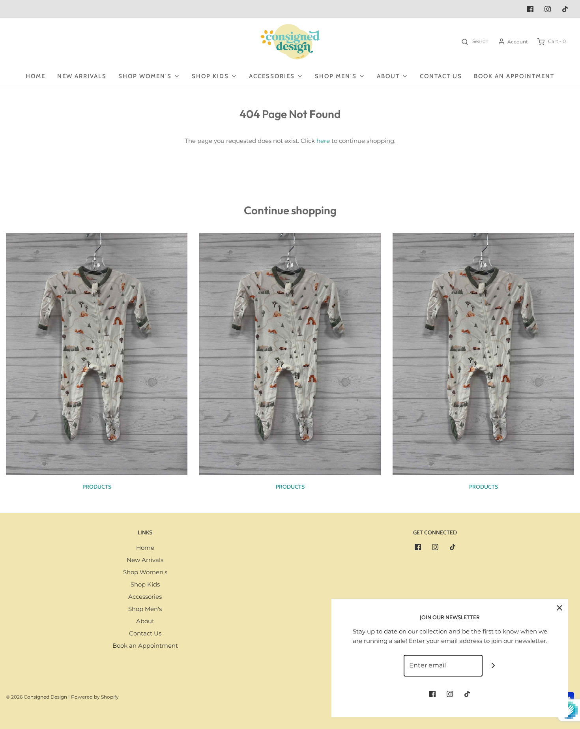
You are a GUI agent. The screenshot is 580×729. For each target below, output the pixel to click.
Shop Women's (145, 572)
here (323, 140)
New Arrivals (82, 76)
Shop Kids (145, 584)
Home (35, 76)
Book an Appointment (514, 76)
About (145, 621)
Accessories (145, 596)
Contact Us (441, 76)
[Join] (493, 666)
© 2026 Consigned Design (36, 697)
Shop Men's (145, 609)
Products (96, 486)
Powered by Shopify (95, 697)
